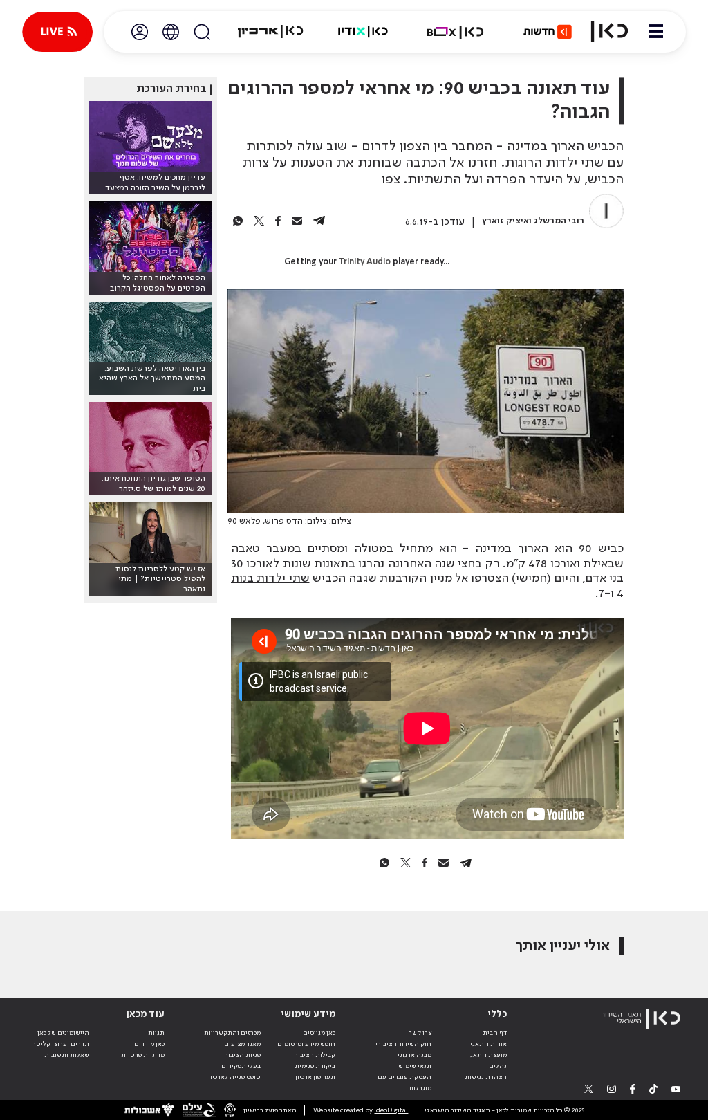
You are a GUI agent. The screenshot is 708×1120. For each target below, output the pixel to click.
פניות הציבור (243, 1055)
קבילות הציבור (315, 1055)
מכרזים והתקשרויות (232, 1032)
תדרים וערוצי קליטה (60, 1043)
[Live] (57, 32)
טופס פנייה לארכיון (234, 1077)
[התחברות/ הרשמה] (139, 32)
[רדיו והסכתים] (363, 32)
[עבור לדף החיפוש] (202, 32)
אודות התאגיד (487, 1043)
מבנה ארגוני (414, 1055)
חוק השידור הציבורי (403, 1043)
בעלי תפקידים (241, 1066)
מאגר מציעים (242, 1043)
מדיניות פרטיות (143, 1055)
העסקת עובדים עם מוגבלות (404, 1083)
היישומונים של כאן (63, 1032)
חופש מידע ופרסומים (306, 1043)
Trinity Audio (365, 262)
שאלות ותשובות (66, 1055)
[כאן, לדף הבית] (609, 31)
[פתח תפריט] (656, 32)
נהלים (498, 1066)
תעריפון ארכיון (315, 1077)
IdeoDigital (391, 1110)
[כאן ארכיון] (270, 32)
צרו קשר (420, 1032)
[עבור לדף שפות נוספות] (171, 32)
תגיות (156, 1032)
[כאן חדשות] (547, 32)
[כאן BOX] (455, 32)
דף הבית (495, 1032)
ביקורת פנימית (315, 1066)
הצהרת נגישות (486, 1077)
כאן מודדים (149, 1043)
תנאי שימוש (414, 1066)
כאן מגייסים (319, 1032)
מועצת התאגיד (486, 1055)
